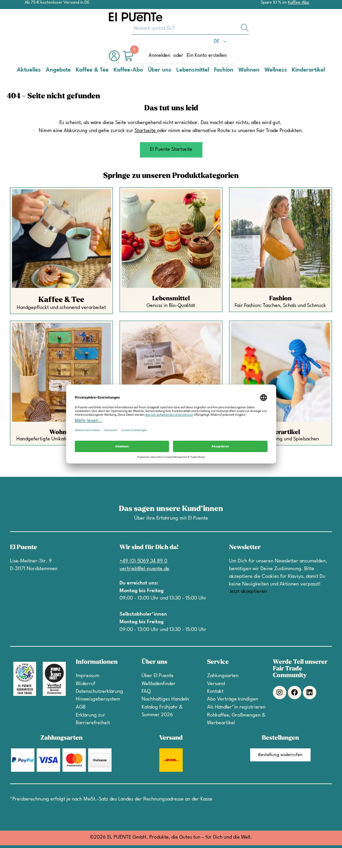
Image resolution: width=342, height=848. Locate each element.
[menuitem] (28, 70)
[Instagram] (279, 692)
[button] (221, 41)
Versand (216, 683)
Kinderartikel (280, 432)
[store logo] (135, 16)
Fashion (280, 298)
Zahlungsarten (222, 675)
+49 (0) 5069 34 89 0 (143, 561)
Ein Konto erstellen (207, 55)
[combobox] (190, 28)
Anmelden (159, 55)
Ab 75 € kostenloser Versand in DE (57, 2)
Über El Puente (158, 675)
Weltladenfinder (159, 683)
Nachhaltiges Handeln (165, 699)
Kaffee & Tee (61, 300)
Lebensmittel (171, 298)
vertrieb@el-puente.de (144, 568)
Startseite (145, 130)
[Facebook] (294, 692)
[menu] (171, 70)
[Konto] (116, 59)
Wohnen (61, 432)
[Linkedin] (309, 692)
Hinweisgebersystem (98, 699)
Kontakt (215, 691)
